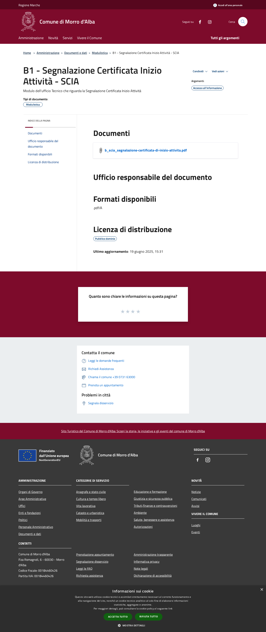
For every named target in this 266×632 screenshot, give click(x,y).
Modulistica (100, 52)
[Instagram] (208, 21)
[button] (133, 625)
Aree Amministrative (32, 498)
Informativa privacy (146, 561)
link (170, 608)
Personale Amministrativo (35, 527)
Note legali (141, 568)
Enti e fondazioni (29, 513)
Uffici (21, 505)
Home (27, 52)
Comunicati (198, 498)
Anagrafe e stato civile (91, 491)
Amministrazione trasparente (153, 554)
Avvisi (195, 505)
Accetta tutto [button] (118, 616)
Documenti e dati (75, 52)
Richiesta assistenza (89, 575)
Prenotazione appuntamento (95, 554)
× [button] (261, 589)
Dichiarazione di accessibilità (153, 575)
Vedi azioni (218, 71)
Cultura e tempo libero (91, 498)
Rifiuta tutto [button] (148, 616)
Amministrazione (48, 52)
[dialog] (133, 608)
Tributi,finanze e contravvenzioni (155, 505)
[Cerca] (243, 21)
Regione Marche (29, 5)
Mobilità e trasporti (88, 520)
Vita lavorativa (85, 505)
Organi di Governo (30, 491)
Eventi (195, 532)
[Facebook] (198, 21)
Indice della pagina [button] (39, 120)
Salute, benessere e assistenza (154, 519)
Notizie (196, 491)
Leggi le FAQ (84, 568)
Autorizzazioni (143, 526)
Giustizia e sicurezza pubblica (153, 498)
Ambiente (140, 512)
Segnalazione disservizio (92, 561)
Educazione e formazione (150, 491)
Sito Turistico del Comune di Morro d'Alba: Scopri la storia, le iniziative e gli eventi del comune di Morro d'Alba (133, 431)
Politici (22, 520)
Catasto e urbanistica (90, 513)
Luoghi (195, 525)
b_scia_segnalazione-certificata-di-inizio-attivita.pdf (146, 150)
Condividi (198, 71)
